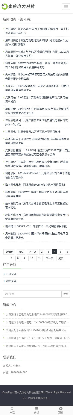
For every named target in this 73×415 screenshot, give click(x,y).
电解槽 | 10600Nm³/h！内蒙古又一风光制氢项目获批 (36, 226)
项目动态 (11, 280)
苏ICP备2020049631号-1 (36, 398)
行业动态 (11, 273)
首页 (21, 251)
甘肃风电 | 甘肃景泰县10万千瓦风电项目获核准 (32, 131)
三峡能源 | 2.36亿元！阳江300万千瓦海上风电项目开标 (38, 338)
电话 (12, 412)
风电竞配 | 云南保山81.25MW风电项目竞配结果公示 (36, 330)
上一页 (32, 251)
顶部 (60, 412)
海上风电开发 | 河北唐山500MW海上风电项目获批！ (35, 184)
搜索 (65, 294)
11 (39, 258)
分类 (36, 412)
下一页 (49, 258)
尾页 (60, 258)
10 (31, 258)
